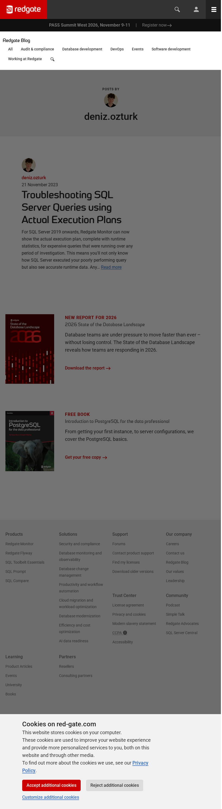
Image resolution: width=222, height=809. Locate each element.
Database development (82, 49)
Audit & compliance (37, 49)
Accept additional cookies (51, 785)
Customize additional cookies (50, 797)
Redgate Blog (16, 40)
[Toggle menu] (214, 9)
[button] (53, 61)
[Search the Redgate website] (177, 9)
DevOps (117, 49)
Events (137, 49)
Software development (171, 49)
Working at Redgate (25, 59)
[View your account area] (196, 9)
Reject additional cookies (114, 785)
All (10, 49)
